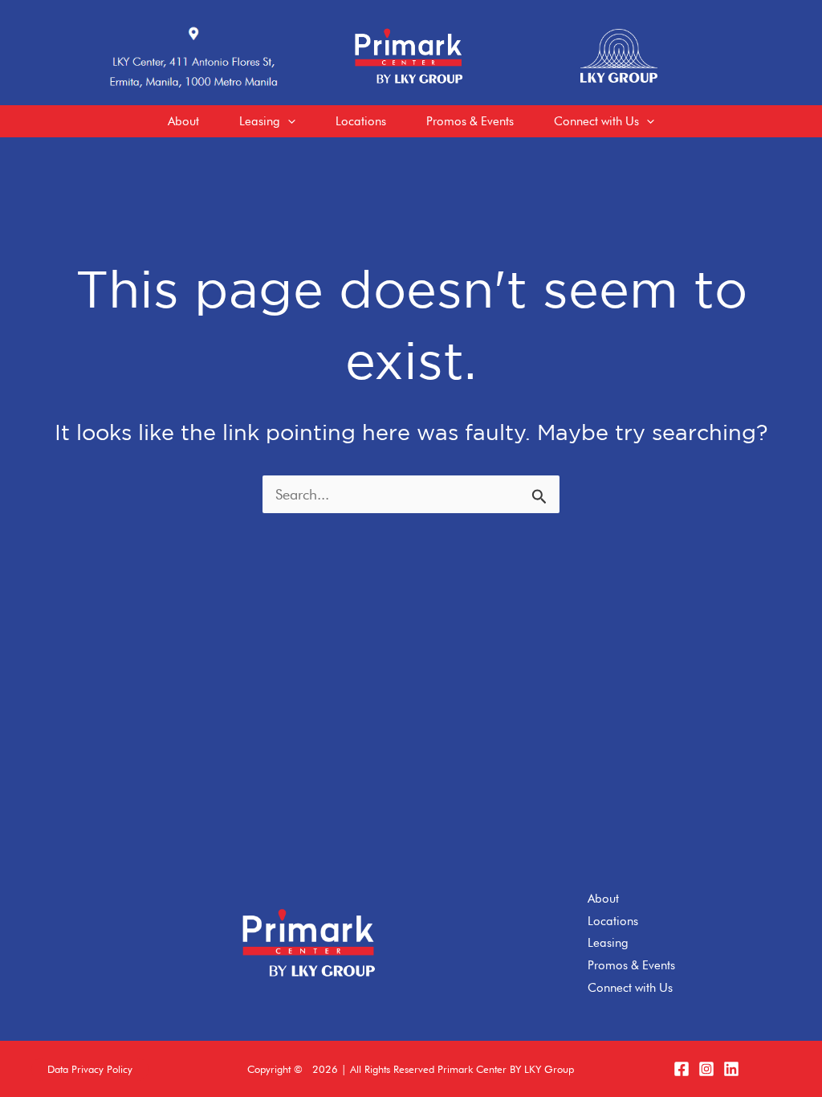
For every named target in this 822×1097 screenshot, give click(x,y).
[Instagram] (706, 1069)
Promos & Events (631, 965)
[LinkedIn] (731, 1069)
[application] (287, 121)
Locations (613, 921)
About (603, 898)
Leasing (608, 943)
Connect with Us (630, 988)
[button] (90, 1069)
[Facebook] (681, 1069)
